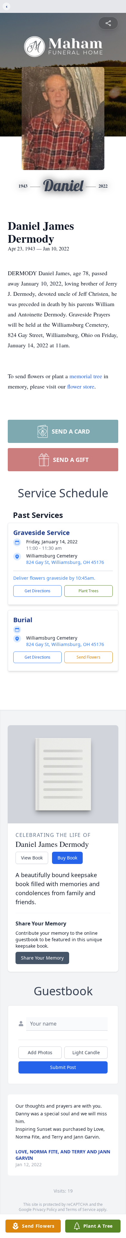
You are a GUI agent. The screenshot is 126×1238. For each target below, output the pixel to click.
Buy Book (67, 858)
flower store (80, 386)
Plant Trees (89, 591)
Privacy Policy (45, 1209)
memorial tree (85, 376)
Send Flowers (88, 657)
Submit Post (63, 1067)
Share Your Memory (42, 958)
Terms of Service (81, 1209)
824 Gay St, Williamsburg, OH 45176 (65, 562)
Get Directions (37, 591)
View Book (32, 858)
